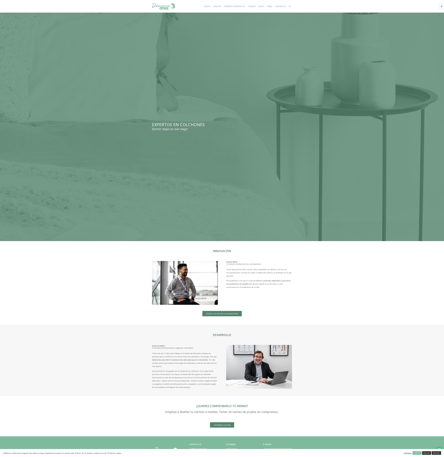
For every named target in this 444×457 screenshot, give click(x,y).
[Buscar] (289, 6)
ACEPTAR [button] (417, 453)
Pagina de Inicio (231, 449)
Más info (427, 453)
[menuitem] (207, 6)
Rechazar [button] (436, 453)
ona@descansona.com (198, 448)
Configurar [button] (408, 453)
